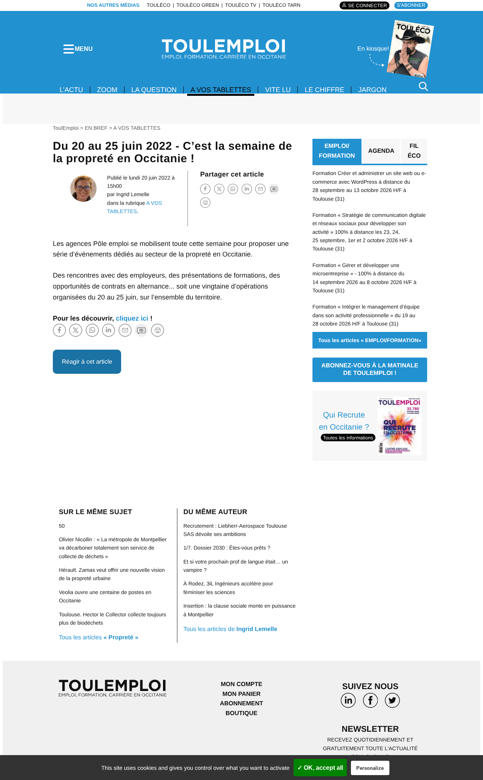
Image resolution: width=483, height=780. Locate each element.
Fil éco (414, 151)
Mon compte (241, 684)
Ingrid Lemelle (132, 194)
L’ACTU (71, 90)
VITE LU (278, 90)
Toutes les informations (348, 438)
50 (62, 526)
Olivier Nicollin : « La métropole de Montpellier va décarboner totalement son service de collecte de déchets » (113, 547)
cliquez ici (132, 318)
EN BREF (96, 128)
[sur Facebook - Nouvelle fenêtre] (370, 703)
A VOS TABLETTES (221, 90)
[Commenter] (274, 189)
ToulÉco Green (198, 5)
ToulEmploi (65, 128)
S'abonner (411, 5)
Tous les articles (98, 637)
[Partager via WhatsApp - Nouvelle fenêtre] (233, 189)
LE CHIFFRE (324, 90)
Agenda (381, 151)
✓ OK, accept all (320, 768)
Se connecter (367, 5)
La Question (154, 90)
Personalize (370, 768)
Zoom (107, 90)
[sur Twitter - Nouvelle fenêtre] (392, 703)
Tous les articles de (230, 629)
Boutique (241, 713)
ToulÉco (159, 5)
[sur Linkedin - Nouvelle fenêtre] (348, 703)
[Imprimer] (205, 202)
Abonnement (241, 703)
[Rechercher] (423, 86)
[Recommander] (260, 189)
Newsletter (370, 729)
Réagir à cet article (87, 362)
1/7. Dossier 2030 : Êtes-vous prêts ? (226, 548)
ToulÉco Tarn (281, 5)
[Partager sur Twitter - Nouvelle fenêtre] (219, 189)
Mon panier (241, 694)
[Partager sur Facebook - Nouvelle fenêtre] (205, 189)
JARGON (372, 90)
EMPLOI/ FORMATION (337, 151)
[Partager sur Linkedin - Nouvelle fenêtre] (247, 189)
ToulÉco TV (241, 5)
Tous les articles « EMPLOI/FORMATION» (369, 340)
